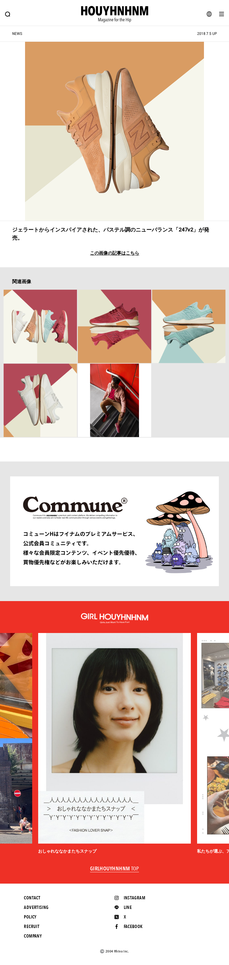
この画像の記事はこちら (114, 253)
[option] (114, 743)
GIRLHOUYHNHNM (114, 869)
